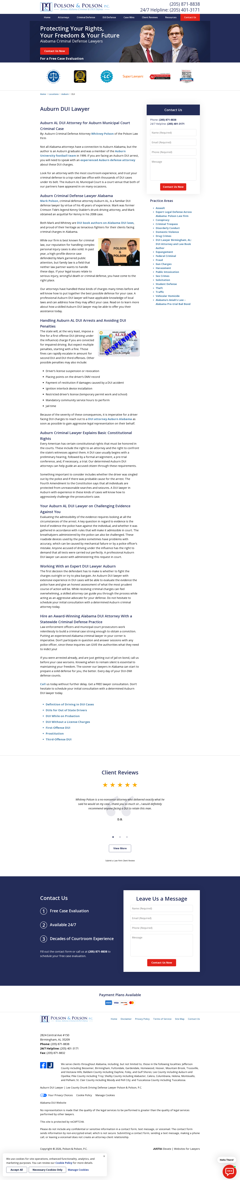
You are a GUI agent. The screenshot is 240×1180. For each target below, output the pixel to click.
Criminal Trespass (167, 224)
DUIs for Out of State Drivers (66, 710)
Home (47, 17)
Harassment (163, 268)
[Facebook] (43, 1065)
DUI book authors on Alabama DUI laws (105, 223)
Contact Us (190, 17)
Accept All (17, 1169)
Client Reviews (150, 17)
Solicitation (163, 280)
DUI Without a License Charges (68, 722)
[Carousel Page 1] (113, 837)
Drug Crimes (163, 236)
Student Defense (166, 284)
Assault (160, 208)
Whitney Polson (102, 134)
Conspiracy (162, 220)
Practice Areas (161, 200)
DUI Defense (109, 17)
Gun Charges (164, 264)
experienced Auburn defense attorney (107, 160)
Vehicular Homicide (168, 296)
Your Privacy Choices (60, 1095)
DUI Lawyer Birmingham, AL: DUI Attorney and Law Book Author (174, 244)
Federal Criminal (166, 256)
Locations (54, 94)
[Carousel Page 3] (126, 837)
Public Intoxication (167, 272)
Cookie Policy (84, 1095)
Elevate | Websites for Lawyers (176, 1148)
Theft (159, 288)
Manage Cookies (105, 1095)
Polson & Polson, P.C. (74, 1148)
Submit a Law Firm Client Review (120, 860)
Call (43, 684)
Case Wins (129, 17)
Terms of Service (162, 1018)
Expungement (164, 252)
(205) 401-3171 (185, 10)
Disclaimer (126, 1018)
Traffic (160, 292)
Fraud (159, 260)
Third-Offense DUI (59, 739)
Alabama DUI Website (53, 1102)
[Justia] (50, 1065)
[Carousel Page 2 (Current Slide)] (120, 837)
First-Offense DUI (58, 728)
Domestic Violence (167, 232)
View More (120, 848)
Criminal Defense (86, 17)
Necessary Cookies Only (47, 1169)
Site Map (179, 1018)
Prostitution (55, 733)
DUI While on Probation (63, 716)
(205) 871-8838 (185, 4)
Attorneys (63, 17)
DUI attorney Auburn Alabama (110, 419)
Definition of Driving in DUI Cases (70, 704)
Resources (171, 17)
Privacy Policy (142, 1018)
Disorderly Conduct (168, 228)
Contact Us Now (54, 51)
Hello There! (227, 1159)
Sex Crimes (162, 276)
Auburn (65, 94)
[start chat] (230, 1172)
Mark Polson (49, 201)
